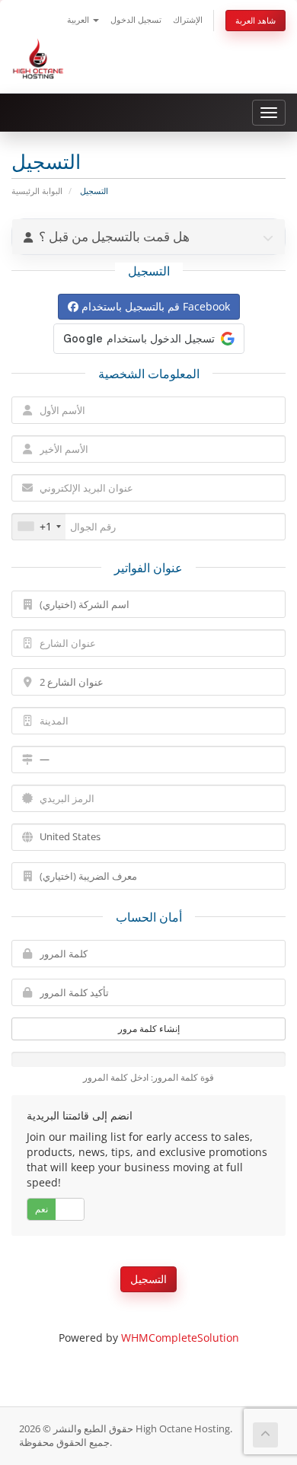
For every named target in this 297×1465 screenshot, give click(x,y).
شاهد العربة (255, 20)
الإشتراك (188, 19)
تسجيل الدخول (135, 19)
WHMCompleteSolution (180, 1337)
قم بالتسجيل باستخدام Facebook (154, 306)
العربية (79, 19)
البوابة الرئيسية (36, 190)
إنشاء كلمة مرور (149, 1028)
